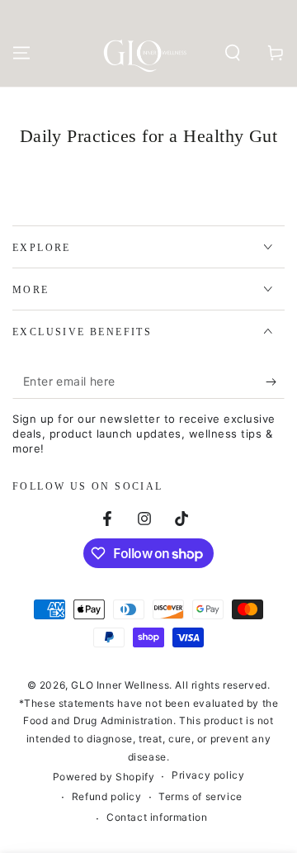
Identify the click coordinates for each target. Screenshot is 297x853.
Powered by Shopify (104, 776)
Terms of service (200, 796)
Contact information (156, 817)
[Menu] (21, 53)
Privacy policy (208, 775)
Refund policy (107, 796)
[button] (232, 53)
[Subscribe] (275, 382)
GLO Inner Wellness (120, 685)
